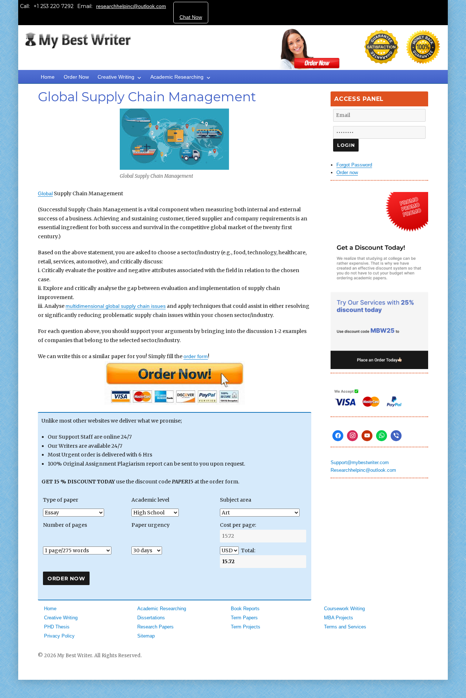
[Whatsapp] (381, 435)
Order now (347, 172)
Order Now (76, 77)
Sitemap (146, 636)
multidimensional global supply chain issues (116, 306)
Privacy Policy (59, 636)
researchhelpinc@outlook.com (131, 6)
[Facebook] (338, 435)
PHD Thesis (57, 627)
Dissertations (151, 617)
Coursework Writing (344, 608)
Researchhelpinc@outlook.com (363, 470)
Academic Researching (177, 77)
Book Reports (245, 608)
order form (195, 356)
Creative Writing (116, 77)
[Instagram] (352, 435)
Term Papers (244, 617)
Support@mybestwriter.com (360, 462)
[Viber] (396, 435)
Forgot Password (354, 165)
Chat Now (190, 17)
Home (48, 77)
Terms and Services (345, 627)
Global (45, 193)
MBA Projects (338, 617)
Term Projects (245, 627)
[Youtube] (367, 435)
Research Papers (155, 627)
